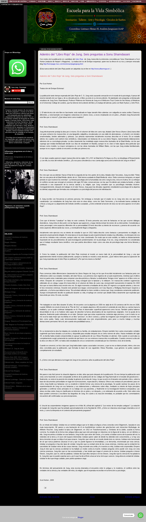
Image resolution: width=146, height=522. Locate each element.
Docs (50, 1)
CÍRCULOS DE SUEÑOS (18, 1)
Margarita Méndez (11, 246)
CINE (82, 1)
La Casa (126, 1)
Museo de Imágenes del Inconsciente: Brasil (19, 288)
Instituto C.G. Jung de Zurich (14, 348)
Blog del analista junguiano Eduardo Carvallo (19, 271)
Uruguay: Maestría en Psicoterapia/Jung (18, 321)
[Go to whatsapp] (140, 515)
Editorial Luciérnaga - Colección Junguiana (19, 379)
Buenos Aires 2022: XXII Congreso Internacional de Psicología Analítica (17, 358)
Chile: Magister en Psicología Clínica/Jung (19, 324)
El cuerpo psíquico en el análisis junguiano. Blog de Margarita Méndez (19, 275)
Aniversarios (115, 1)
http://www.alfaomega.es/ (100, 69)
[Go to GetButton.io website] (140, 519)
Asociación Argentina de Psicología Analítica (19, 254)
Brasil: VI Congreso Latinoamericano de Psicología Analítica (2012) (18, 264)
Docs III (74, 1)
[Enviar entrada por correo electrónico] (44, 488)
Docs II (66, 1)
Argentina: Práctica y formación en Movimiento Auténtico (16, 329)
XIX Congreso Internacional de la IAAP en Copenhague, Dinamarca (19, 258)
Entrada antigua (132, 497)
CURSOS (32, 1)
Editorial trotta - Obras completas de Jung (18, 362)
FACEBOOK (136, 1)
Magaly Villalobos (10, 242)
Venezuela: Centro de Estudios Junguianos (19, 268)
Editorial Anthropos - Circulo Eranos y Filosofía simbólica (17, 366)
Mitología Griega (10, 292)
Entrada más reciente (49, 497)
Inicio (4, 1)
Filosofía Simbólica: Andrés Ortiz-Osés (17, 285)
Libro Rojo (79, 59)
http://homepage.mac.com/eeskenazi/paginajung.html (63, 64)
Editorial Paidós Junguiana (13, 383)
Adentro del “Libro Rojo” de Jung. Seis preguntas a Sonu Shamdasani (85, 54)
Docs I (57, 1)
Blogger (80, 517)
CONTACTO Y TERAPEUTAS (12, 4)
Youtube (42, 1)
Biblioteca (91, 1)
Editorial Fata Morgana (12, 371)
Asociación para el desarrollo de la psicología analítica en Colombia (16, 353)
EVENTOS (102, 1)
